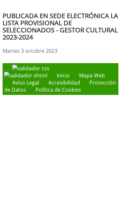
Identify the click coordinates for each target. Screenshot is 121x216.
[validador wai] (26, 75)
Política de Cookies (58, 89)
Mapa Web (92, 75)
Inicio (63, 75)
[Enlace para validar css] (30, 68)
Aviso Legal (25, 82)
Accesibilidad (64, 82)
